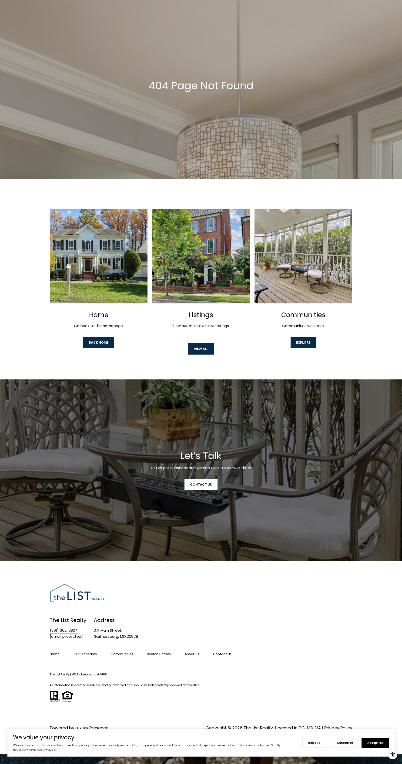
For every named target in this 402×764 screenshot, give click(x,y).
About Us (192, 654)
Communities (122, 654)
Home (55, 654)
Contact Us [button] (201, 484)
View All (201, 348)
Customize (345, 743)
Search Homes (159, 654)
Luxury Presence (91, 728)
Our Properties (85, 654)
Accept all (375, 743)
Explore (303, 342)
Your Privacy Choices (201, 759)
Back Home (98, 342)
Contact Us (222, 654)
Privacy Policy (338, 728)
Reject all (315, 743)
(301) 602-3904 (64, 630)
